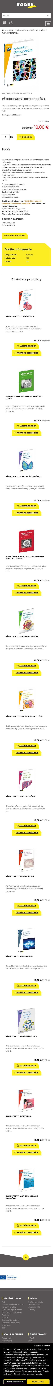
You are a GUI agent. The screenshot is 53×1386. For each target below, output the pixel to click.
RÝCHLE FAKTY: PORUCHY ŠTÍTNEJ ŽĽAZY (24, 476)
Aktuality (31, 1310)
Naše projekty (7, 1340)
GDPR (4, 1328)
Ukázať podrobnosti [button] (15, 1382)
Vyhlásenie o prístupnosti (12, 1310)
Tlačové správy (34, 1304)
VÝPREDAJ (10, 30)
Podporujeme (7, 1338)
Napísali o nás (34, 1307)
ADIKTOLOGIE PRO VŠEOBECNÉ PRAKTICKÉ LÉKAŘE (24, 397)
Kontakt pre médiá (35, 1302)
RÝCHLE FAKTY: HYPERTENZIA (18, 1116)
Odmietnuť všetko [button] (42, 1346)
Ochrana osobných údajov (12, 1304)
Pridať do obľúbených (27, 353)
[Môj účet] (4, 22)
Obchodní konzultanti (10, 1320)
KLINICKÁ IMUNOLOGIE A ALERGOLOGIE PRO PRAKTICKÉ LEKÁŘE (25, 557)
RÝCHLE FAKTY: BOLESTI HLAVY (19, 956)
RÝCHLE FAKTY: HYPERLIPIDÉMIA (20, 876)
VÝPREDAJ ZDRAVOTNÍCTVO (27, 30)
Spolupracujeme (8, 1343)
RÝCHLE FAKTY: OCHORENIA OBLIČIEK (22, 636)
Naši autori (32, 1343)
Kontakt (5, 1317)
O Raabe (31, 1338)
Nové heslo (6, 1325)
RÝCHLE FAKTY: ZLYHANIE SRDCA (20, 316)
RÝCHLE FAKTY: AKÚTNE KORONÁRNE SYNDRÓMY (22, 1197)
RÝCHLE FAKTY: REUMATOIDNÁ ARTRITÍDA (24, 716)
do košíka (27, 137)
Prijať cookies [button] (38, 1382)
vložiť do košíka (27, 346)
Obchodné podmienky (14, 236)
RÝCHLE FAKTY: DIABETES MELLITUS (21, 1036)
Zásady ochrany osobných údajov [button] (28, 1374)
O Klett (30, 1340)
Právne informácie (9, 1307)
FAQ (3, 1302)
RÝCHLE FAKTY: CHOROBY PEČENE (20, 796)
